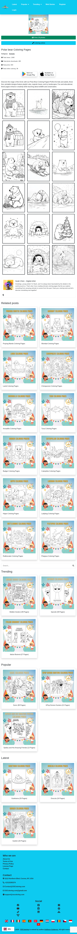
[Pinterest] (59, 908)
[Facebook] (18, 905)
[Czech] (64, 921)
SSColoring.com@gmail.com (16, 890)
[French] (12, 921)
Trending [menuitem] (36, 4)
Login (14, 10)
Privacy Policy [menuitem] (8, 864)
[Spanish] (23, 921)
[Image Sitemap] (18, 915)
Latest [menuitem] (14, 4)
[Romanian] (58, 921)
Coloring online (39, 43)
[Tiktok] (18, 912)
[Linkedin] (38, 912)
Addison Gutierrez (51, 929)
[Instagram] (59, 905)
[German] (41, 921)
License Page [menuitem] (8, 866)
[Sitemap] (59, 912)
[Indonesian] (70, 921)
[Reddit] (38, 908)
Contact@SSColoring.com (15, 886)
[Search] (73, 565)
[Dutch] (47, 921)
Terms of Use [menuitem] (8, 861)
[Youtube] (18, 908)
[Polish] (53, 921)
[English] (6, 921)
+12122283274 (10, 882)
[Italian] (18, 921)
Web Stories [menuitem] (50, 4)
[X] (38, 905)
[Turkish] (35, 921)
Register (62, 4)
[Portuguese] (29, 921)
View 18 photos (39, 37)
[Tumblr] (3, 295)
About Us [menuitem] (6, 859)
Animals (12, 54)
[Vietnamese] (38, 924)
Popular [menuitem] (24, 4)
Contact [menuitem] (6, 868)
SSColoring (24, 929)
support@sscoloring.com (14, 894)
